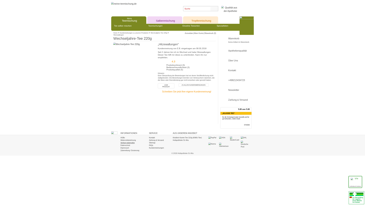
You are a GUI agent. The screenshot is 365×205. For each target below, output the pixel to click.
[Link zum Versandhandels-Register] (356, 197)
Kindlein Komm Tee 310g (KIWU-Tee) (187, 138)
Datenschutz (125, 145)
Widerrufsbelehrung (128, 140)
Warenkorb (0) (210, 33)
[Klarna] (213, 144)
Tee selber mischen (123, 26)
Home (115, 33)
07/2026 (247, 125)
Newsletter (233, 90)
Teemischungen (155, 26)
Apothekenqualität (237, 51)
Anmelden (189, 33)
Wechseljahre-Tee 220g (159, 33)
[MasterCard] (234, 139)
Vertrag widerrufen (127, 143)
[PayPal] (213, 138)
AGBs (122, 138)
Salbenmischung (165, 20)
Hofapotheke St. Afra (181, 140)
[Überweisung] (223, 145)
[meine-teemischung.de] (137, 7)
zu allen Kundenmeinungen (193, 85)
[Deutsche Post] (245, 144)
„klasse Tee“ (228, 113)
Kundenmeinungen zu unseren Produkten (134, 33)
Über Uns (233, 60)
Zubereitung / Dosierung (129, 150)
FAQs (151, 145)
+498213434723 (236, 80)
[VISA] (223, 138)
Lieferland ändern (355, 186)
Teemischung (129, 20)
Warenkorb (238, 40)
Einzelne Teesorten (191, 26)
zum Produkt (166, 86)
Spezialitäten (222, 26)
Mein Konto (198, 33)
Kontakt (232, 70)
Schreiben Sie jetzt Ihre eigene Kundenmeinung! (186, 91)
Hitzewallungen (118, 35)
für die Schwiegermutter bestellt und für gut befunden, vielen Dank (235, 118)
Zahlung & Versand (238, 100)
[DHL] (245, 138)
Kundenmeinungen (156, 148)
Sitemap (152, 143)
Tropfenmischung (201, 20)
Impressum (124, 148)
